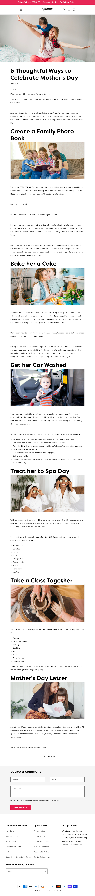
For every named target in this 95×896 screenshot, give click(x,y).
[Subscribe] (44, 871)
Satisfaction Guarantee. (72, 844)
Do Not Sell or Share (42, 857)
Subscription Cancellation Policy (18, 857)
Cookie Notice (39, 836)
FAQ (7, 852)
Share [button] (15, 89)
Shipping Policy (12, 836)
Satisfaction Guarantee (14, 847)
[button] (20, 9)
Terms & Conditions (41, 847)
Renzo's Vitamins (44, 890)
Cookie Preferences (41, 841)
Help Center (10, 831)
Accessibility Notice (41, 852)
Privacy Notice (39, 831)
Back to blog (49, 757)
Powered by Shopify (55, 890)
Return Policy (11, 841)
